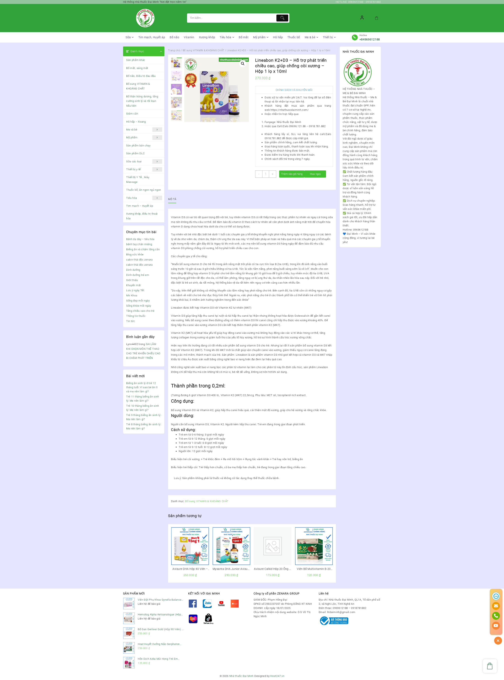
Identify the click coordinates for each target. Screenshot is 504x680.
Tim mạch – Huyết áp (139, 205)
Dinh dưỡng (133, 269)
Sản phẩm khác (135, 60)
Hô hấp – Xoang (136, 121)
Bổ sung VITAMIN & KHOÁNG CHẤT (138, 86)
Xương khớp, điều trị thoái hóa (142, 216)
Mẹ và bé (131, 129)
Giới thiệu (132, 280)
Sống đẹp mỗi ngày (138, 300)
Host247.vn (277, 675)
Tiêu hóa (131, 197)
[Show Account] (362, 18)
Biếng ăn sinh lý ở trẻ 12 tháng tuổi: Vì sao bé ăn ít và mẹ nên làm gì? (142, 387)
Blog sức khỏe (135, 254)
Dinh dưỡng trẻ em (137, 274)
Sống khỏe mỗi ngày (138, 305)
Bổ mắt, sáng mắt (137, 68)
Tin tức (130, 321)
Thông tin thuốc (136, 315)
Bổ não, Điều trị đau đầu (141, 75)
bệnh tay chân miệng (139, 244)
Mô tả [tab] (172, 199)
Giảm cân (132, 113)
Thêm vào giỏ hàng (291, 173)
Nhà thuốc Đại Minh (241, 675)
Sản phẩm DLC (135, 153)
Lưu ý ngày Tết (135, 290)
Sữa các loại (134, 161)
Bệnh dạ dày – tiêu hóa (140, 239)
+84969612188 (369, 39)
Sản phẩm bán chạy (138, 145)
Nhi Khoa (131, 295)
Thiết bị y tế (133, 169)
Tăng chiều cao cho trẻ (140, 310)
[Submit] (282, 18)
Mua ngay (315, 173)
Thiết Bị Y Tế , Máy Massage (137, 179)
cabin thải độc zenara (139, 259)
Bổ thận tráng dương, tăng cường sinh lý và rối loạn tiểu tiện (142, 101)
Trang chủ (174, 50)
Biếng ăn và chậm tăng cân (143, 249)
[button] (242, 63)
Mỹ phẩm (132, 137)
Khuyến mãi (133, 285)
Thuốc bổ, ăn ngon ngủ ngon (143, 189)
